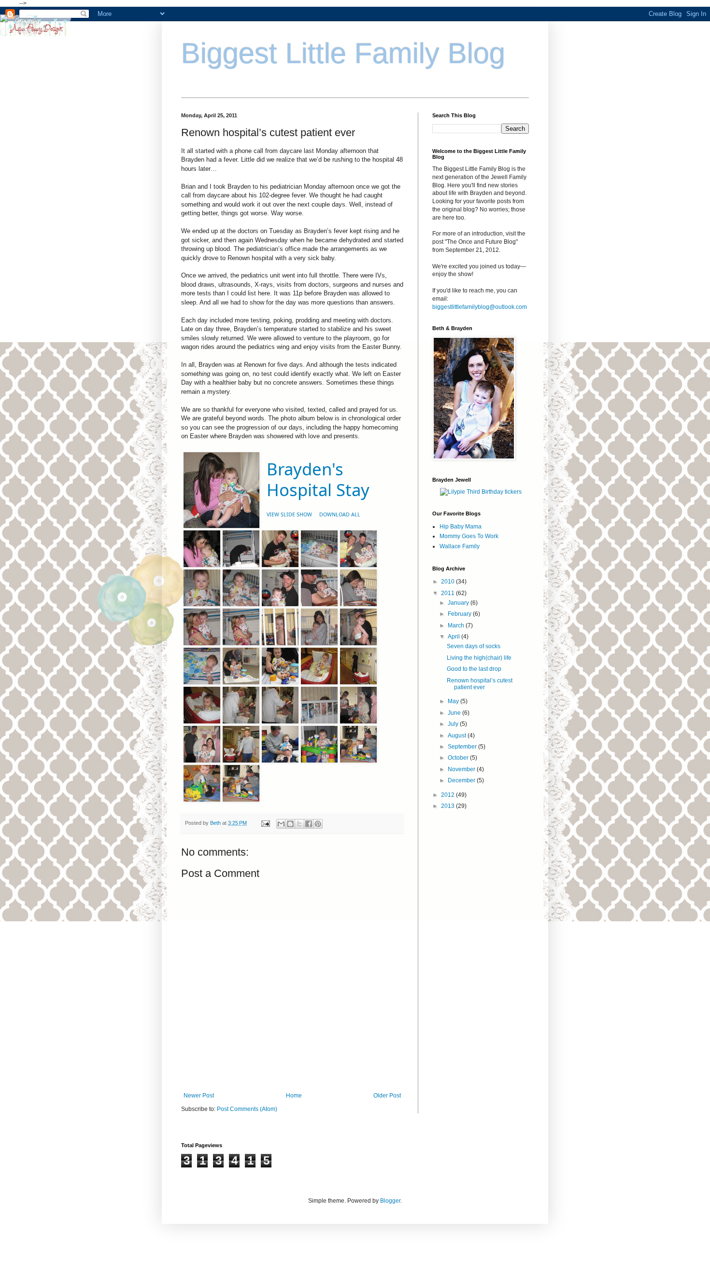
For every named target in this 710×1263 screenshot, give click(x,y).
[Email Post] (265, 823)
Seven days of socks (473, 646)
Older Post (387, 1095)
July (454, 724)
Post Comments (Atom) (247, 1109)
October (459, 757)
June (455, 712)
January (459, 602)
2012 (448, 794)
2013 (448, 806)
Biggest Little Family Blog (343, 53)
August (458, 735)
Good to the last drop (474, 669)
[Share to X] (299, 824)
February (460, 614)
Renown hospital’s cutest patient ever (479, 684)
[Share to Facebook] (308, 824)
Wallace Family (460, 546)
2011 (448, 593)
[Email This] (281, 824)
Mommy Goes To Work (469, 536)
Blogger (390, 1200)
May (454, 701)
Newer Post (199, 1095)
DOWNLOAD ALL (339, 514)
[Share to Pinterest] (318, 824)
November (462, 769)
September (463, 746)
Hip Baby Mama (461, 526)
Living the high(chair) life (479, 657)
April (454, 636)
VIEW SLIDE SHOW (289, 514)
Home (294, 1095)
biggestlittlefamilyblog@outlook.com (479, 307)
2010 (448, 581)
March (457, 625)
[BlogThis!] (290, 824)
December (462, 780)
